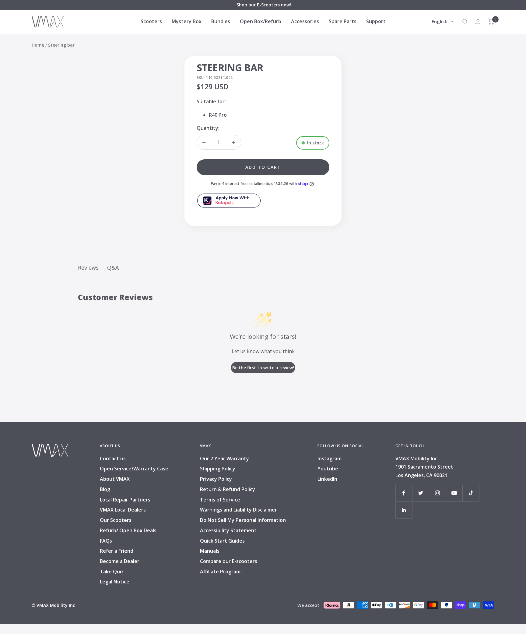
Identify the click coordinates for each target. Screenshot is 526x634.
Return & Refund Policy (227, 489)
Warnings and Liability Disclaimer (238, 509)
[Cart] (491, 22)
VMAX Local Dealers (123, 509)
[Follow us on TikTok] (470, 493)
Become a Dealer (119, 561)
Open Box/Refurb (260, 21)
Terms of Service (220, 499)
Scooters (151, 21)
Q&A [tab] (113, 267)
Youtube (327, 468)
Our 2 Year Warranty (224, 458)
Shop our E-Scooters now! (264, 5)
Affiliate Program (220, 571)
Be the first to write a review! (263, 367)
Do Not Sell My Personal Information (243, 520)
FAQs (106, 540)
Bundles (220, 21)
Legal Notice (114, 581)
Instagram (329, 458)
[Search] (465, 21)
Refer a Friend (116, 550)
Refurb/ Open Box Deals (128, 530)
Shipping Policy (217, 468)
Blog (105, 489)
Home (38, 45)
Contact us (113, 458)
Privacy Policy (216, 479)
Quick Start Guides (222, 540)
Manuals (209, 550)
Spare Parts (342, 21)
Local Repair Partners (125, 499)
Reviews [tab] (88, 267)
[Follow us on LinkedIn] (403, 509)
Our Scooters (116, 520)
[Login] (478, 21)
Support (376, 21)
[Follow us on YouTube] (454, 493)
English (439, 21)
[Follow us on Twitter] (420, 493)
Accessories (305, 21)
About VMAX (115, 479)
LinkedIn (327, 479)
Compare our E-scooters (228, 561)
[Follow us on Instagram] (437, 493)
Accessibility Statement (228, 530)
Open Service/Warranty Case (134, 468)
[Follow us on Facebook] (403, 493)
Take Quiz (112, 571)
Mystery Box (187, 21)
